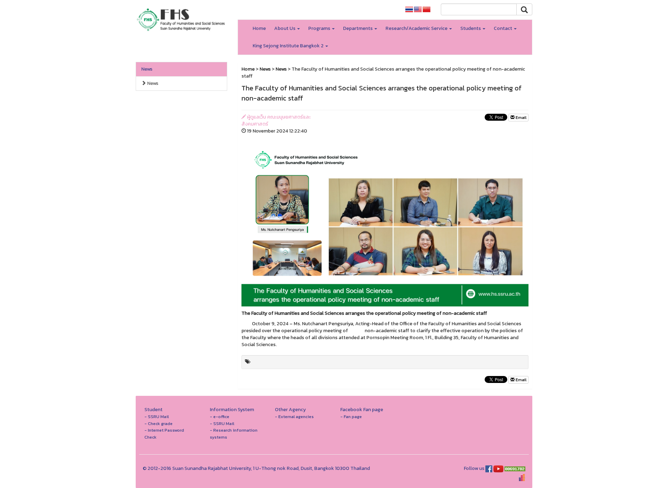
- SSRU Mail (156, 416)
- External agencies (294, 416)
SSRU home (382, 9)
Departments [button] (358, 28)
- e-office (219, 416)
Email (520, 117)
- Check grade (158, 423)
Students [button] (471, 28)
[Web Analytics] (514, 468)
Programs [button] (319, 28)
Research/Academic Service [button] (416, 28)
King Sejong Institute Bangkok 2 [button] (289, 45)
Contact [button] (503, 28)
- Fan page (351, 416)
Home (259, 28)
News (146, 69)
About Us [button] (285, 28)
